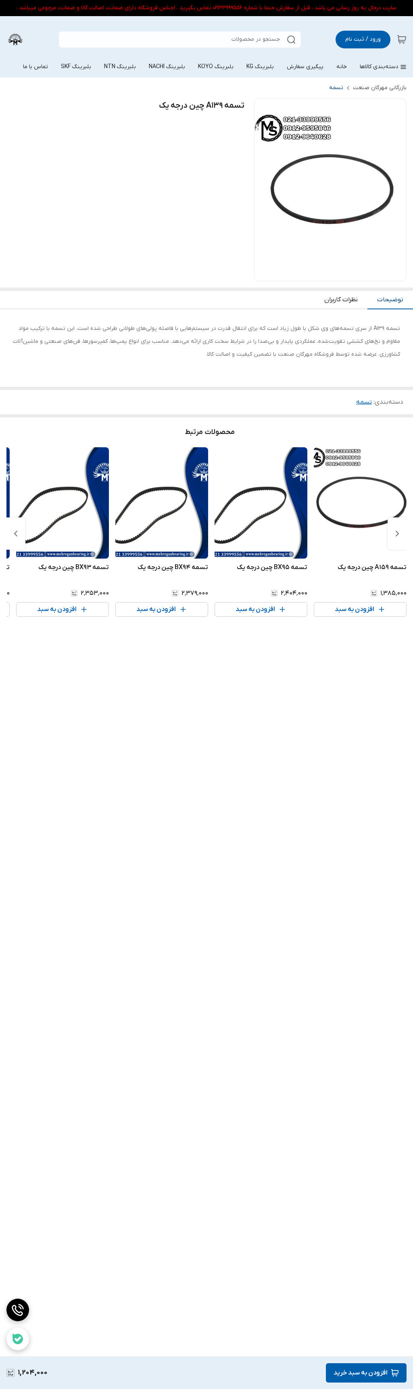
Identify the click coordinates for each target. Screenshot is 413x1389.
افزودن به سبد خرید (361, 1373)
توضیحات (390, 300)
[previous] (397, 533)
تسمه (336, 88)
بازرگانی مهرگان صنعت (380, 88)
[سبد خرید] (402, 39)
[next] (15, 533)
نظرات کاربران (341, 300)
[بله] (17, 1339)
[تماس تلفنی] (17, 1310)
